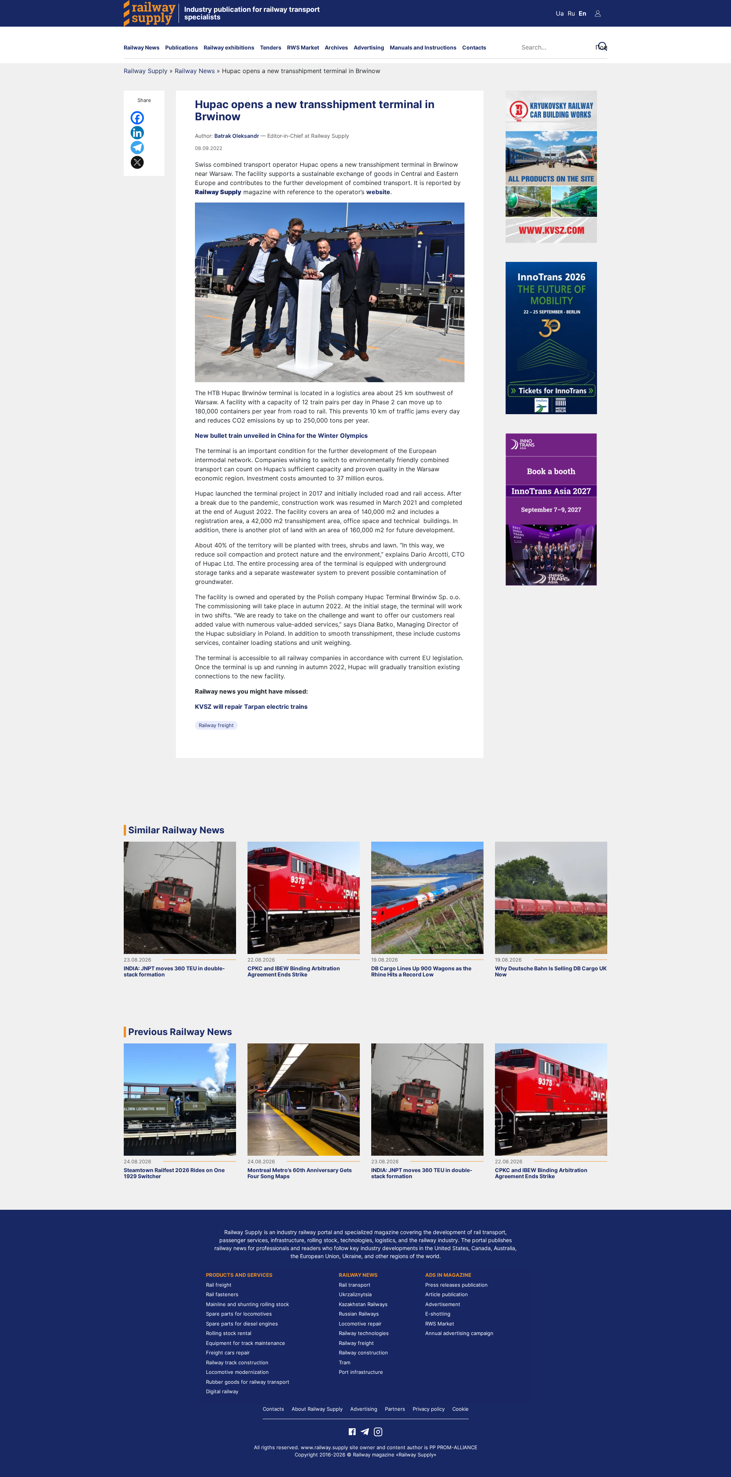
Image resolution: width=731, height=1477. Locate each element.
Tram (344, 1362)
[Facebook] (137, 117)
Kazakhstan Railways (363, 1304)
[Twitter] (137, 162)
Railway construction (363, 1352)
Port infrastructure (361, 1372)
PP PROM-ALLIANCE (453, 1447)
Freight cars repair (228, 1352)
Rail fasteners (222, 1294)
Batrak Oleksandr (237, 135)
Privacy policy (429, 1409)
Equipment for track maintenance (245, 1343)
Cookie (460, 1409)
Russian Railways (359, 1314)
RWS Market (303, 47)
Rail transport (354, 1285)
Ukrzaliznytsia (355, 1294)
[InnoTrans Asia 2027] (551, 508)
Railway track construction (237, 1362)
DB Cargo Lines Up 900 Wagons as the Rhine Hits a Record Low (421, 971)
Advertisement (442, 1304)
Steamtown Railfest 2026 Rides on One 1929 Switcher (174, 1173)
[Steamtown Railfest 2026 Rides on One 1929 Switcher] (180, 1099)
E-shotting (437, 1314)
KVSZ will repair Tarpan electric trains (251, 706)
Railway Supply (146, 71)
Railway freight (216, 725)
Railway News (142, 47)
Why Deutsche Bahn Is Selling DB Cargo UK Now (551, 971)
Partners (395, 1409)
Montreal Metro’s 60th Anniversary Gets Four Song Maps (299, 1173)
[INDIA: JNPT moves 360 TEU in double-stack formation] (180, 897)
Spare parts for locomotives (239, 1314)
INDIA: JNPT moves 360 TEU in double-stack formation (174, 971)
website (378, 192)
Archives (336, 47)
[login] (598, 13)
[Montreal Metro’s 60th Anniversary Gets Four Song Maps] (303, 1099)
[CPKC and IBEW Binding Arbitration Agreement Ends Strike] (303, 897)
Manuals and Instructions (423, 47)
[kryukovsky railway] (551, 166)
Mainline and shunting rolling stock (247, 1304)
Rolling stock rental (228, 1333)
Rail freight (218, 1285)
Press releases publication (456, 1285)
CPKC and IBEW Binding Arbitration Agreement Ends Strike (293, 971)
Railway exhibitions (229, 47)
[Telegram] (137, 147)
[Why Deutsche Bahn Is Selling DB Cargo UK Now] (551, 897)
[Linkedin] (137, 132)
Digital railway (222, 1391)
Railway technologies (364, 1333)
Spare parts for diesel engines (242, 1324)
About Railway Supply (317, 1409)
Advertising (369, 47)
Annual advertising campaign (459, 1333)
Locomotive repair (360, 1324)
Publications (181, 47)
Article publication (446, 1294)
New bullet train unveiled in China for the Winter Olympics (281, 435)
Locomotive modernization (237, 1372)
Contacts (474, 47)
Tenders (270, 47)
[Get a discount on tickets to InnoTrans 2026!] (551, 337)
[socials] (352, 1431)
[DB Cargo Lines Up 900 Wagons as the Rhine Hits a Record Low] (427, 897)
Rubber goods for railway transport (247, 1382)
